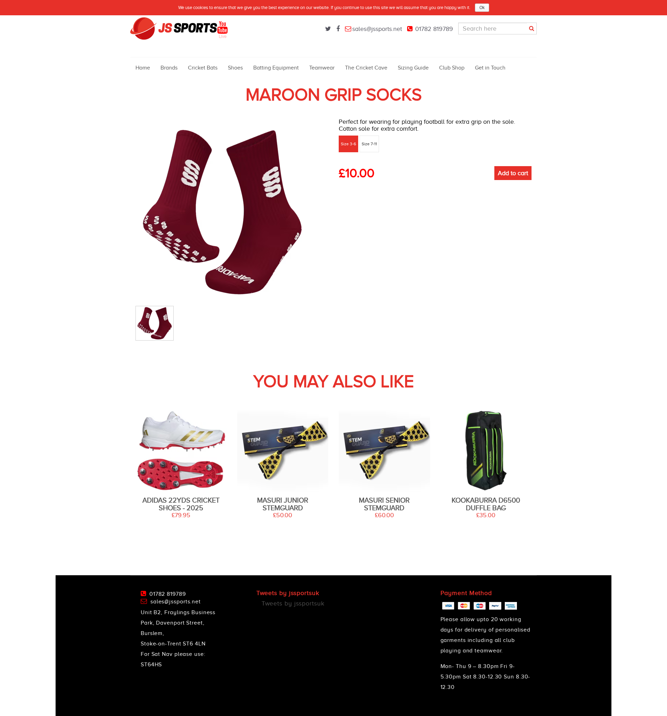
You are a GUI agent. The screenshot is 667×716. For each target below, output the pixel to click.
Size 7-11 (369, 143)
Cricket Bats (202, 68)
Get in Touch (490, 68)
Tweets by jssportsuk (293, 603)
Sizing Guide (413, 68)
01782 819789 (434, 28)
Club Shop (451, 68)
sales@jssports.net (377, 28)
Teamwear (322, 68)
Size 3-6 (348, 143)
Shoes (235, 68)
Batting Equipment (276, 68)
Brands (169, 68)
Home (142, 68)
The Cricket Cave (366, 68)
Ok (482, 7)
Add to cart (513, 173)
